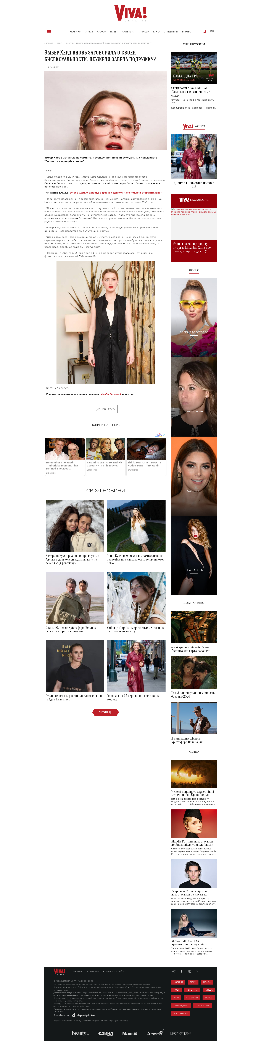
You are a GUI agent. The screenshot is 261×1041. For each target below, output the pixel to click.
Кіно (176, 998)
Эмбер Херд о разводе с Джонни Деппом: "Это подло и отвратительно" (116, 193)
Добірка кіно (194, 603)
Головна (48, 43)
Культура (192, 990)
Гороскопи (202, 1005)
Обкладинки (181, 1005)
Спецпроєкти (194, 44)
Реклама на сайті (113, 971)
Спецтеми (192, 998)
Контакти (93, 971)
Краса (207, 982)
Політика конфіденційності (95, 1021)
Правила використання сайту (67, 1021)
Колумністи (181, 1013)
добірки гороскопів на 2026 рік (194, 184)
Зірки (193, 982)
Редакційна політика (118, 1021)
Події (177, 990)
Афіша (194, 752)
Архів (59, 43)
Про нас (78, 971)
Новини (178, 982)
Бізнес (209, 998)
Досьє (194, 270)
